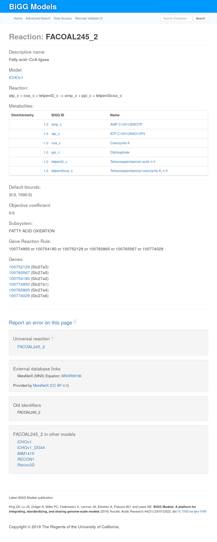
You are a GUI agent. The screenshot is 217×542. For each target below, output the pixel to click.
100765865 (19, 289)
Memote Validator (87, 18)
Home (18, 18)
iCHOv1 (16, 77)
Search (200, 18)
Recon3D (26, 464)
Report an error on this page (41, 322)
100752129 (19, 266)
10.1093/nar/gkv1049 (191, 511)
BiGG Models (33, 6)
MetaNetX (41, 385)
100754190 (19, 278)
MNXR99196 (71, 375)
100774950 (19, 284)
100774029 (19, 295)
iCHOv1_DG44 (31, 447)
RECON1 (26, 459)
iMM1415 (25, 453)
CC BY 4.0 (59, 385)
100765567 (19, 272)
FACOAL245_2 (31, 346)
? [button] (75, 321)
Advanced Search (38, 18)
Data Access (63, 18)
